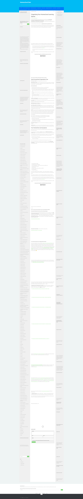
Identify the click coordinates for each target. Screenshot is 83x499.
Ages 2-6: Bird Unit (23, 151)
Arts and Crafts (22, 178)
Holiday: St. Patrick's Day (23, 273)
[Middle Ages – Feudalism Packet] (59, 214)
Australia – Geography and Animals (24, 181)
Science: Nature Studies (23, 387)
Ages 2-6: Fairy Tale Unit (23, 154)
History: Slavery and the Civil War (24, 252)
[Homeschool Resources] (59, 365)
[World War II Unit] (59, 249)
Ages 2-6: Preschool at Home (24, 167)
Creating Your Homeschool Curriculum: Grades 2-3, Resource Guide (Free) (41, 297)
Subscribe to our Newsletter (34, 9)
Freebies (22, 210)
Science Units (22, 359)
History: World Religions (23, 256)
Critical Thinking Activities (23, 186)
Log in (21, 460)
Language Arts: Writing (23, 314)
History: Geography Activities (24, 241)
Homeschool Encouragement (23, 9)
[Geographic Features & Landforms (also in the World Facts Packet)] (59, 175)
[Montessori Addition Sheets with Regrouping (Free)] (59, 327)
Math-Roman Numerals (23, 333)
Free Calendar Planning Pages (24, 206)
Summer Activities (23, 417)
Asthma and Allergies (23, 180)
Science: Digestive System (23, 370)
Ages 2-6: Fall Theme (23, 155)
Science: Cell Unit (22, 367)
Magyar (21, 317)
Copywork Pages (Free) (23, 184)
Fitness (21, 201)
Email (44, 435)
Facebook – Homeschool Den (24, 198)
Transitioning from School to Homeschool (39, 353)
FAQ (38, 9)
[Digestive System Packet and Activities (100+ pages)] (59, 114)
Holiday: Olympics (23, 271)
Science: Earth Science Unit (24, 373)
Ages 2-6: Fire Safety (23, 157)
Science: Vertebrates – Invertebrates (24, 403)
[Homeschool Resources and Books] (24, 444)
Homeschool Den (25, 2)
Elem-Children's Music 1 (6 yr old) (24, 192)
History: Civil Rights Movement (24, 239)
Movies (21, 341)
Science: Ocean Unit (23, 389)
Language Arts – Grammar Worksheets (25, 307)
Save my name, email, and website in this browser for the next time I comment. (41, 440)
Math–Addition (22, 324)
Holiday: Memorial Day (23, 267)
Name (32, 435)
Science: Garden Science (23, 379)
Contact (41, 9)
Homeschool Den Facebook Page (45, 377)
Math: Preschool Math (23, 336)
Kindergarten (22, 302)
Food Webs (22, 204)
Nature (21, 345)
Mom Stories (22, 338)
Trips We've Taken (23, 420)
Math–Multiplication (23, 330)
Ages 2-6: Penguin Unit (23, 160)
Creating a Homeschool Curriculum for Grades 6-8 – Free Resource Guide (41, 323)
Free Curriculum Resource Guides (24, 207)
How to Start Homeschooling (24, 300)
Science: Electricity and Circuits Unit (24, 374)
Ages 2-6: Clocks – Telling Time (24, 152)
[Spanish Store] (59, 441)
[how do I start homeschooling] (24, 96)
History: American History (23, 227)
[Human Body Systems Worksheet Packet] (59, 407)
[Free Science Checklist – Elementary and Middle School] (59, 133)
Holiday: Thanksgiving (23, 274)
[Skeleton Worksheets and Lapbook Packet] (59, 429)
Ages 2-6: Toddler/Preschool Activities (25, 172)
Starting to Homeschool (23, 414)
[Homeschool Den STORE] (24, 58)
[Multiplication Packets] (59, 354)
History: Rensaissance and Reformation (25, 251)
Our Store (46, 381)
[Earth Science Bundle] (59, 41)
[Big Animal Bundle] (59, 86)
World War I (22, 433)
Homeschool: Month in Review (24, 287)
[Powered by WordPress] (22, 497)
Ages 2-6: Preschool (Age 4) (24, 163)
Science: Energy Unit (23, 376)
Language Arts (45, 379)
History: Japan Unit (23, 246)
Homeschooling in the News (24, 299)
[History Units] (24, 109)
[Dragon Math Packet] (59, 339)
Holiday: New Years (23, 270)
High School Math (23, 218)
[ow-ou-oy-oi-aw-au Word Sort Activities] (59, 264)
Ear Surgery (22, 189)
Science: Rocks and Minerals (24, 395)
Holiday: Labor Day (23, 265)
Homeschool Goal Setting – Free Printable (36, 230)
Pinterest (22, 350)
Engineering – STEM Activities (24, 195)
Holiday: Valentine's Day (23, 276)
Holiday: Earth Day (23, 259)
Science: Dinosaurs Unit (23, 371)
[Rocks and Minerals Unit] (59, 382)
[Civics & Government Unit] (59, 145)
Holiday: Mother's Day (23, 268)
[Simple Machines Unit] (59, 397)
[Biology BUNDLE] (59, 72)
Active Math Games (23, 146)
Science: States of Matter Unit (24, 398)
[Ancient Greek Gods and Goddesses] (59, 201)
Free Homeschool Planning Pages (35, 218)
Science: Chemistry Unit (23, 368)
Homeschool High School (23, 282)
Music (21, 342)
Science (42, 379)
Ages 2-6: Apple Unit (23, 149)
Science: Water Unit (23, 405)
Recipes (21, 353)
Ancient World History (23, 175)
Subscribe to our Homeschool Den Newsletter (37, 378)
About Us (29, 9)
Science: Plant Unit (23, 392)
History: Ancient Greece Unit (24, 234)
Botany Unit (22, 183)
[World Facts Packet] (59, 160)
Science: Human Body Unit (23, 382)
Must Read (22, 344)
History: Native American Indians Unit (25, 249)
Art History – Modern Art (23, 177)
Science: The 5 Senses (23, 402)
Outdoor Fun (22, 347)
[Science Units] (24, 129)
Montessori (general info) (23, 339)
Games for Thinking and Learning (24, 212)
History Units (50, 379)
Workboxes (22, 430)
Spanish (21, 411)
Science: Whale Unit (23, 408)
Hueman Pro (27, 497)
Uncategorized (22, 423)
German (21, 213)
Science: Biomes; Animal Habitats (24, 365)
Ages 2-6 (22, 148)
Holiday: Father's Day (23, 262)
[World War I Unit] (59, 234)
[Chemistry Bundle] (59, 120)
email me (43, 47)
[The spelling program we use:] (59, 274)
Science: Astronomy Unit (23, 362)
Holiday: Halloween (23, 264)
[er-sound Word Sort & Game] (59, 283)
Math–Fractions (22, 327)
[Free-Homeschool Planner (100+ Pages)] (59, 470)
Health (21, 216)
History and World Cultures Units (24, 221)
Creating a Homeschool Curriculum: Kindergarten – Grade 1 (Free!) (40, 288)
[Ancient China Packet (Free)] (59, 454)
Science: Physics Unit (23, 390)
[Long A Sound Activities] (59, 256)
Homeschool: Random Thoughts (24, 295)
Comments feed (22, 463)
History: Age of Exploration (24, 224)
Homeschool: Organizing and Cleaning (25, 289)
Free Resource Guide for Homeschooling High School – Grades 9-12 (40, 338)
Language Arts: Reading (23, 311)
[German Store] (59, 460)
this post (35, 366)
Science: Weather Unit (23, 406)
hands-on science (22, 215)
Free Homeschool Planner (23, 209)
